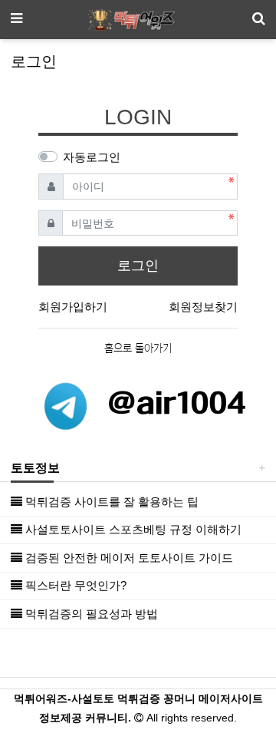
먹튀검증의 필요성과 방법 (90, 613)
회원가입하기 (72, 306)
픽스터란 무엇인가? (74, 585)
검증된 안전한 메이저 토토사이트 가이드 (127, 557)
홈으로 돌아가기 (138, 348)
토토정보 (35, 467)
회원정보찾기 (203, 306)
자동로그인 (91, 156)
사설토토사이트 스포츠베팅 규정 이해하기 (132, 529)
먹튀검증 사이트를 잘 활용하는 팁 (110, 501)
